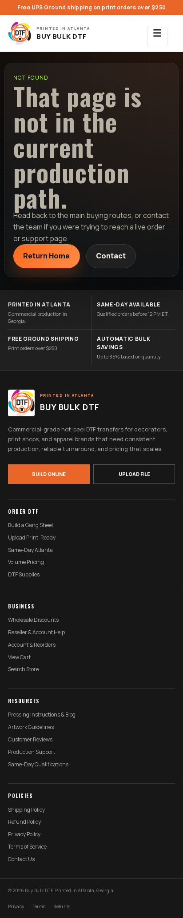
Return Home (46, 256)
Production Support (31, 752)
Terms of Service (27, 846)
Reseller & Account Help (36, 632)
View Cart (19, 657)
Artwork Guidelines (31, 727)
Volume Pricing (26, 562)
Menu (157, 37)
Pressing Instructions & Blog (42, 714)
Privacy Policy (24, 834)
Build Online (49, 474)
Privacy (16, 906)
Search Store (23, 669)
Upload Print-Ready (32, 537)
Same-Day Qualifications (38, 764)
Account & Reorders (32, 644)
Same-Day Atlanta (30, 550)
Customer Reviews (30, 739)
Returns (61, 906)
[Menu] (157, 33)
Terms (38, 906)
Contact (111, 256)
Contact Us (21, 859)
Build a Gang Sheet (30, 525)
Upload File (134, 474)
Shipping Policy (26, 809)
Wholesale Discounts (33, 620)
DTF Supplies (24, 574)
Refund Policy (24, 821)
